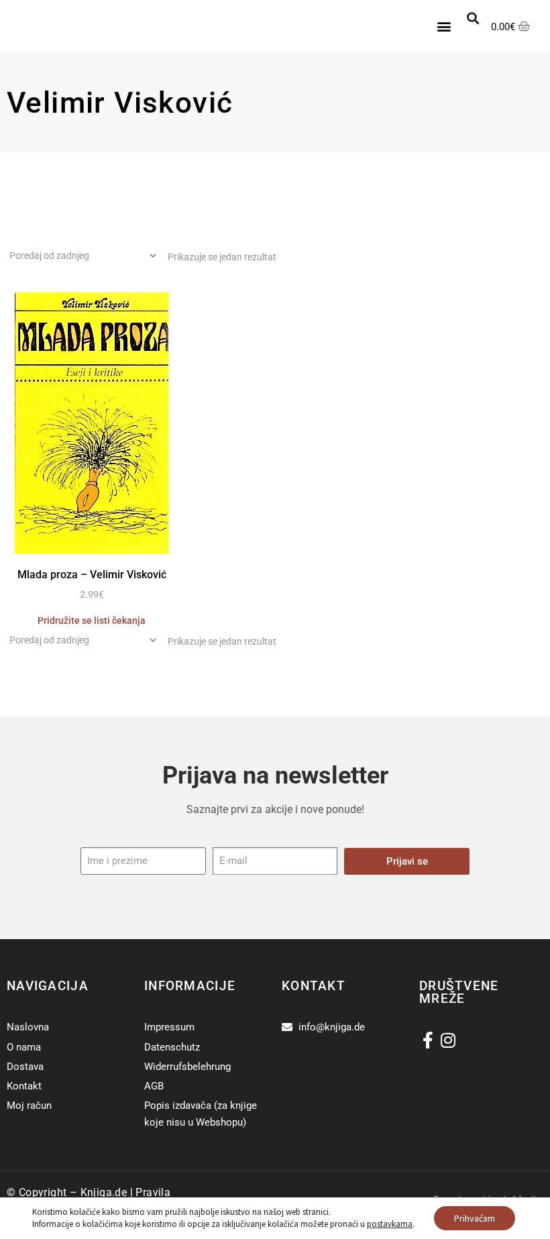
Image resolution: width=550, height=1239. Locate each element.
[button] (444, 26)
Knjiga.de (103, 1192)
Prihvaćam (474, 1218)
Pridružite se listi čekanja (92, 620)
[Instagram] (447, 1040)
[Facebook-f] (427, 1040)
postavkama (389, 1224)
